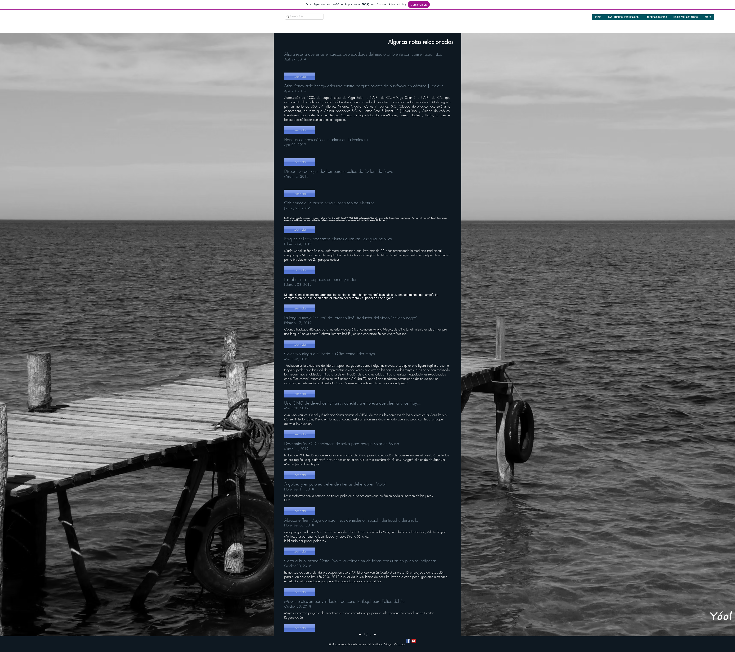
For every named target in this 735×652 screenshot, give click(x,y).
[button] (656, 18)
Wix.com (400, 644)
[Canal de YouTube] (414, 641)
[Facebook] (408, 641)
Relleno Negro (382, 329)
